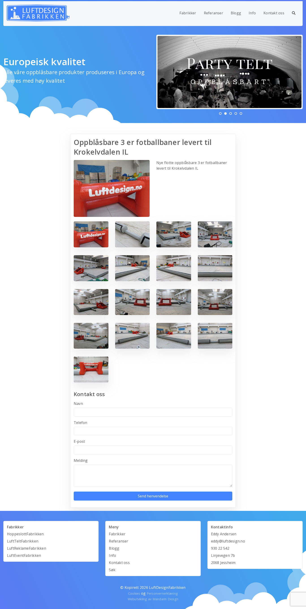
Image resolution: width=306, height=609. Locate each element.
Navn (78, 403)
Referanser (213, 13)
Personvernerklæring (162, 593)
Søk (112, 569)
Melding (81, 460)
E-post (79, 441)
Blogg (236, 13)
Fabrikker (187, 13)
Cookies (134, 593)
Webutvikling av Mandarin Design (153, 599)
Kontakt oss (273, 13)
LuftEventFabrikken (24, 555)
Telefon (80, 422)
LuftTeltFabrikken (22, 541)
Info (252, 13)
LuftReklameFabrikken (26, 548)
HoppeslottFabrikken (25, 533)
